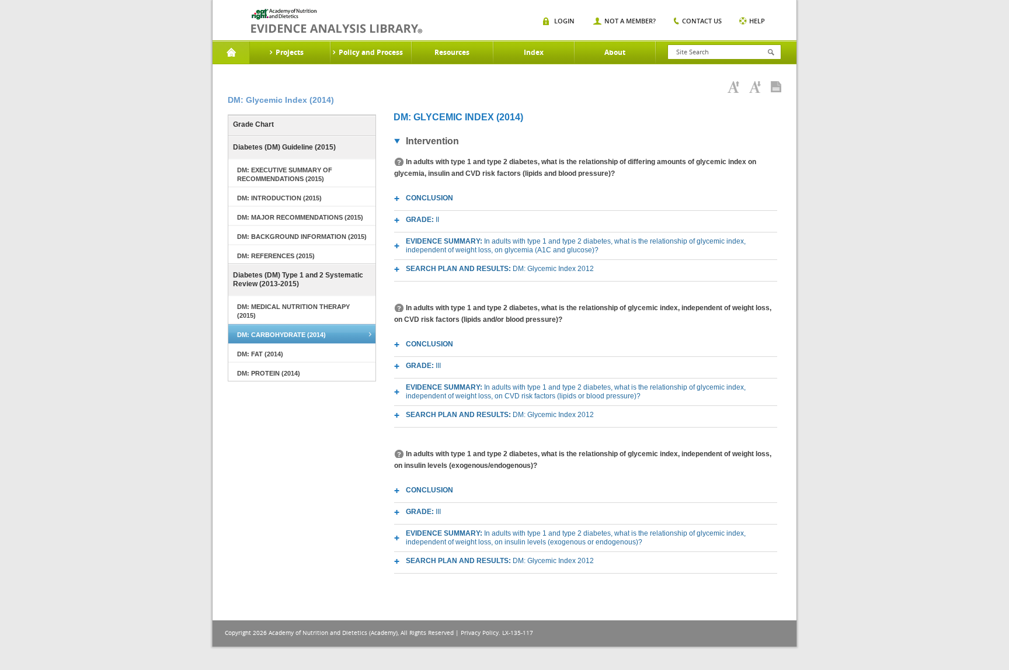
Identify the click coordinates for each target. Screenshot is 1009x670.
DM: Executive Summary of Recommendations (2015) (284, 174)
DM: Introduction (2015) (279, 198)
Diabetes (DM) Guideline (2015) (284, 147)
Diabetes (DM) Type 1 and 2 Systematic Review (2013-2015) (298, 279)
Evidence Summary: (576, 245)
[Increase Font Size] (733, 87)
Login (564, 20)
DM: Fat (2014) (260, 353)
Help (757, 20)
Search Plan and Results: (500, 269)
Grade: (422, 220)
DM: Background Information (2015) (302, 236)
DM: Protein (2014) (268, 373)
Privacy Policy (480, 633)
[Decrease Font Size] (755, 87)
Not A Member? (630, 20)
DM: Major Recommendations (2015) (300, 217)
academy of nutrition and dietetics (336, 21)
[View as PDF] (776, 87)
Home (231, 52)
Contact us (702, 20)
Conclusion (429, 198)
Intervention (432, 141)
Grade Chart (253, 124)
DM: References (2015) (276, 255)
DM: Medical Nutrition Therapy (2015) (293, 311)
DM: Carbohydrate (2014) (281, 334)
